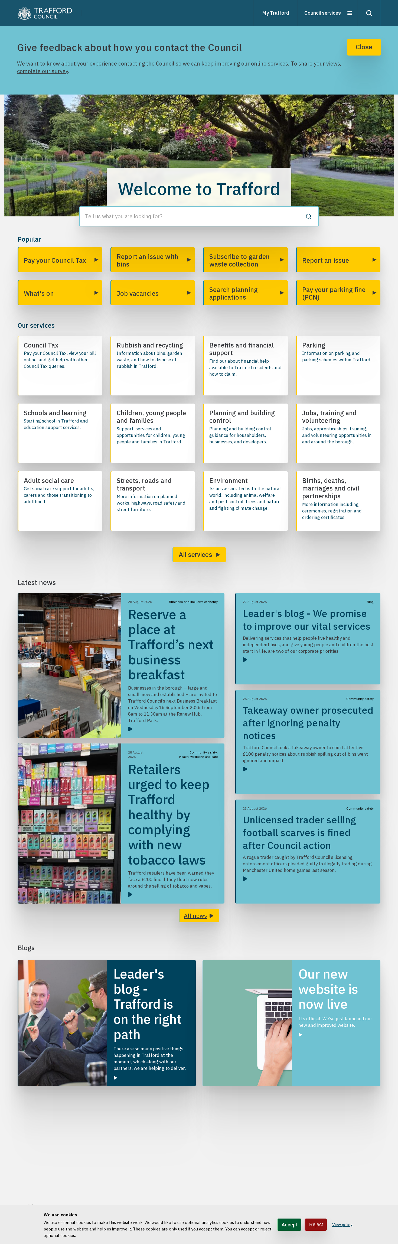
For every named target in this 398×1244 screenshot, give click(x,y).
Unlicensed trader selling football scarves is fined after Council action (299, 832)
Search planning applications (233, 293)
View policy (342, 1224)
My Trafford (275, 13)
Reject (316, 1224)
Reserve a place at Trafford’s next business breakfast (171, 644)
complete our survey (42, 71)
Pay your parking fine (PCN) (334, 293)
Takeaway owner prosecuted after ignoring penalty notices (308, 723)
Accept (290, 1224)
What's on (39, 293)
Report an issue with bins (147, 260)
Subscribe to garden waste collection (239, 260)
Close (364, 47)
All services (195, 554)
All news (195, 915)
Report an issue (325, 260)
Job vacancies (138, 293)
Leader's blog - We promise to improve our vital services (306, 619)
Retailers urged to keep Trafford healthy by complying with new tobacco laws (169, 814)
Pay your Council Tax (55, 260)
